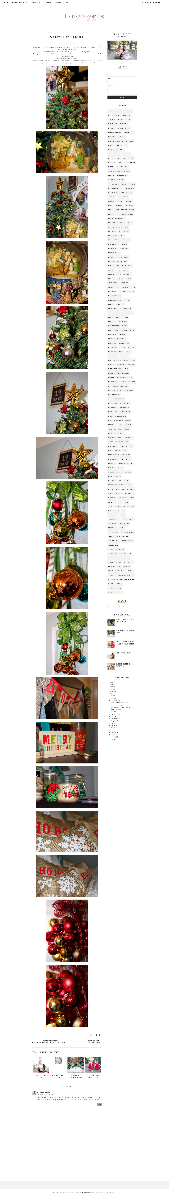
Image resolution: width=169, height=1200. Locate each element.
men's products (123, 373)
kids (127, 343)
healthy (111, 304)
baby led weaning (114, 132)
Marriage (111, 364)
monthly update (114, 395)
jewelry (121, 343)
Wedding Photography (125, 575)
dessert (124, 210)
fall (126, 227)
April (112, 730)
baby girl (111, 128)
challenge (126, 171)
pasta (128, 455)
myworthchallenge (115, 420)
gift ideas (111, 278)
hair (133, 287)
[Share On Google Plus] (97, 1035)
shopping (111, 498)
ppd (122, 459)
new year (128, 420)
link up (120, 352)
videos (123, 571)
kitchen (122, 347)
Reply (99, 1104)
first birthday (113, 266)
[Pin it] (99, 1035)
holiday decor (113, 313)
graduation (112, 283)
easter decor (120, 218)
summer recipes (113, 519)
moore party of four (116, 399)
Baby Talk (112, 137)
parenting (123, 446)
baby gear (124, 124)
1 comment (38, 1035)
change (111, 175)
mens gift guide (126, 377)
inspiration (122, 334)
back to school (114, 141)
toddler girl (113, 545)
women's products (115, 592)
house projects (114, 326)
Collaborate (35, 2)
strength (130, 506)
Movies (110, 412)
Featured (111, 261)
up (124, 562)
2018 (111, 687)
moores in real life (115, 403)
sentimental (129, 493)
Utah (119, 566)
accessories (127, 111)
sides (119, 498)
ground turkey (114, 287)
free (119, 270)
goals (129, 278)
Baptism (125, 141)
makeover (124, 356)
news (120, 425)
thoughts (125, 536)
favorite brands (114, 253)
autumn (120, 119)
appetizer (111, 119)
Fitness (123, 266)
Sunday (124, 519)
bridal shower (130, 162)
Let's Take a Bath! (123, 653)
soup (120, 502)
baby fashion (113, 124)
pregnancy (112, 463)
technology (112, 528)
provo (110, 476)
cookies (120, 201)
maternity (131, 364)
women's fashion (114, 588)
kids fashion (112, 347)
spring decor (120, 506)
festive (119, 261)
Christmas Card (114, 184)
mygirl (110, 416)
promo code (126, 472)
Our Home (120, 433)
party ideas (123, 450)
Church (129, 193)
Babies (127, 119)
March (113, 732)
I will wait (112, 334)
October (114, 716)
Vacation (126, 566)
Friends (111, 274)
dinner (131, 210)
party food (112, 450)
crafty (110, 205)
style (123, 511)
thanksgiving (113, 532)
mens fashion (113, 377)
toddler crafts (127, 541)
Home (6, 2)
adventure (116, 115)
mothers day (125, 407)
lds (129, 347)
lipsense (128, 352)
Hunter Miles (129, 330)
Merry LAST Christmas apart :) (120, 703)
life (133, 347)
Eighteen (122, 223)
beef (126, 145)
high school (113, 309)
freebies (125, 270)
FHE (125, 261)
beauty (110, 145)
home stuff (112, 321)
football (111, 270)
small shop (112, 502)
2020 (111, 682)
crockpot (119, 205)
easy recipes (112, 223)
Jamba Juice (112, 343)
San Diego (130, 489)
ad (109, 115)
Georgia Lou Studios (96, 1192)
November (114, 714)
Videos (68, 2)
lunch (116, 356)
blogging (112, 162)
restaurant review (125, 485)
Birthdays (126, 154)
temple (122, 528)
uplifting (111, 566)
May (112, 728)
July (112, 723)
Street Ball (114, 712)
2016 (111, 691)
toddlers (127, 554)
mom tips (111, 390)
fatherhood (112, 248)
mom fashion (113, 386)
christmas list (129, 188)
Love (110, 356)
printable (111, 468)
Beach (132, 141)
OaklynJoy (112, 429)
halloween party (114, 300)
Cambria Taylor (114, 171)
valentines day (113, 571)
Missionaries (112, 382)
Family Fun (126, 240)
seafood (119, 493)
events (130, 223)
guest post (126, 287)
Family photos (113, 244)
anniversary (126, 115)
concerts (111, 201)
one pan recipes (124, 429)
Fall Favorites (124, 231)
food (130, 266)
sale (123, 489)
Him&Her (58, 2)
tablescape (112, 523)
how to (124, 326)
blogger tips (128, 158)
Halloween (112, 291)
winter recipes (129, 579)
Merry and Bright (116, 709)
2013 (111, 698)
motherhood (113, 407)
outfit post (112, 442)
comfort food (123, 197)
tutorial (118, 562)
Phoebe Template (76, 1192)
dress (124, 214)
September (115, 719)
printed (120, 468)
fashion (124, 244)
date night (129, 205)
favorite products (115, 257)
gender (118, 274)
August (113, 721)
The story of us (114, 536)
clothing (111, 197)
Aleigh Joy (48, 2)
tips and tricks (113, 541)
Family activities (114, 240)
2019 (111, 684)
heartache (120, 304)
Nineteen (128, 425)
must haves (126, 412)
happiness (126, 300)
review (110, 489)
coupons (128, 201)
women (119, 584)
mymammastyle (120, 416)
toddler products (115, 554)
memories (111, 373)
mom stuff (124, 386)
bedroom (119, 145)
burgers (111, 167)
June (112, 725)
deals (110, 210)
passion (121, 455)
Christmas (51, 33)
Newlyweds (112, 425)
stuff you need (113, 511)
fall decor (112, 231)
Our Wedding (128, 437)
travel (126, 558)
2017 (111, 689)
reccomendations (114, 480)
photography (73, 33)
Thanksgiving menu (127, 532)
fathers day (124, 248)
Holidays (61, 33)
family (121, 235)
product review (114, 472)
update (130, 562)
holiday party (113, 317)
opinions (111, 433)
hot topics (123, 321)
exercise (111, 227)
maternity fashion (115, 369)
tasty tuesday (124, 523)
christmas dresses (128, 184)
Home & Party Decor (19, 2)
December (114, 700)
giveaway (121, 278)
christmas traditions (116, 193)
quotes (118, 476)
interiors (111, 339)
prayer (128, 459)
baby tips (121, 137)
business (119, 167)
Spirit (127, 502)
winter (84, 33)
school (111, 493)
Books (120, 162)
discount (111, 214)
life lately (112, 352)
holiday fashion (127, 313)
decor (117, 210)
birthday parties (114, 154)
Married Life (121, 364)
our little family (114, 437)
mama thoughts (129, 360)
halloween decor (114, 296)
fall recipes (112, 235)
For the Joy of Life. (64, 1192)
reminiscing (112, 485)
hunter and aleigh (115, 330)
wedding (111, 575)
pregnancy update (125, 463)
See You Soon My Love (118, 705)
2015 (111, 694)
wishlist (111, 584)
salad (117, 489)
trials (110, 562)
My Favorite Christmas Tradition (121, 707)
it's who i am (122, 339)
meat (126, 369)
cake (126, 167)
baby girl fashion (123, 128)
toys (110, 558)
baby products (129, 132)
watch (130, 571)
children (111, 180)
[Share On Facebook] (93, 1035)
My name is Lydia (43, 1092)
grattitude (124, 283)
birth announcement (116, 150)
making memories (114, 360)
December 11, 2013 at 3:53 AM (46, 1094)
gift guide (127, 274)
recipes (126, 480)
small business (128, 498)
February (114, 734)
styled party (113, 515)
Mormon (127, 403)
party (131, 446)
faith (121, 227)
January (113, 737)
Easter (110, 218)
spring (110, 506)
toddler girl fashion (116, 549)
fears (126, 257)
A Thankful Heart (114, 111)
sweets (131, 519)
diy (119, 214)
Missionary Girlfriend (127, 382)
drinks (130, 214)
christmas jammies (114, 188)
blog (119, 158)
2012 (111, 739)
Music (117, 412)
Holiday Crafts (125, 309)
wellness (111, 579)
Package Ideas (124, 442)
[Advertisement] (67, 1155)
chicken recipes (121, 175)
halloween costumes (126, 291)
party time (112, 455)
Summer (122, 515)
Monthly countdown (125, 390)
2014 (111, 696)
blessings (111, 158)
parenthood (113, 446)
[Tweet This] (91, 1035)
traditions (118, 558)
